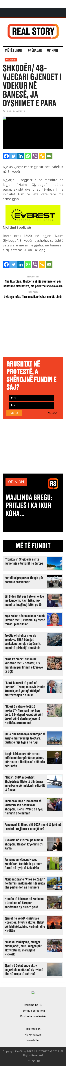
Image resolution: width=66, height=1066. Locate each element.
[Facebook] (6, 156)
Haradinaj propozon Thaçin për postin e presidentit (24, 580)
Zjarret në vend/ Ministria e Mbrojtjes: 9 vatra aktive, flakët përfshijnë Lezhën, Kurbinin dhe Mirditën (25, 924)
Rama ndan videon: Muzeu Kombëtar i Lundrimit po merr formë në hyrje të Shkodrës (23, 864)
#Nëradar (35, 50)
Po (14, 398)
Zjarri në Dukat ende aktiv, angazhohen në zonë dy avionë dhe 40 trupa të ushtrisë (24, 970)
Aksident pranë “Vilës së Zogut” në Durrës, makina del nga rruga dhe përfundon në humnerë (25, 883)
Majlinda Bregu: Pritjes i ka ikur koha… (29, 505)
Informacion (33, 1028)
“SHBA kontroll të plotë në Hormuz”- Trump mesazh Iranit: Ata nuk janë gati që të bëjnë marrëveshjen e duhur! (25, 689)
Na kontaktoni (33, 1034)
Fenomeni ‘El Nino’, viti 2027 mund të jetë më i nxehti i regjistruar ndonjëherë (33, 827)
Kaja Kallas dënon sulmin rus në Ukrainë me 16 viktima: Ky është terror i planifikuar (25, 620)
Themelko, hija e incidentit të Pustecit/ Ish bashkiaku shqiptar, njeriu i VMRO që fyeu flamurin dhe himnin (24, 807)
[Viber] (35, 156)
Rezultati (52, 413)
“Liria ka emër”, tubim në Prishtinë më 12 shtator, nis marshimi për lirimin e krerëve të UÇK (24, 665)
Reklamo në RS (33, 1005)
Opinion (52, 50)
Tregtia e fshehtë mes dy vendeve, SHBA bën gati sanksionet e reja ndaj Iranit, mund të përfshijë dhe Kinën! (23, 642)
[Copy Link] (42, 156)
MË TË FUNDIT (33, 546)
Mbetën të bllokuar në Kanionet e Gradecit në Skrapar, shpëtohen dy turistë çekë (24, 903)
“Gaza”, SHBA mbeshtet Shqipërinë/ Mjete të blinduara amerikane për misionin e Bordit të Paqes (25, 783)
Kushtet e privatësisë (33, 1016)
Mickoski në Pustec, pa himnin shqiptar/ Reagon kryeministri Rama (24, 844)
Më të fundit (14, 50)
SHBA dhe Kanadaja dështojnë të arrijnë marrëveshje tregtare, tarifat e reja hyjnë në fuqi (25, 738)
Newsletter (33, 1040)
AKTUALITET (11, 59)
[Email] (49, 156)
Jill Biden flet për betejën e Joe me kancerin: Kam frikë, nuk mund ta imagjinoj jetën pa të (24, 601)
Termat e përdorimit (33, 1010)
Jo (14, 405)
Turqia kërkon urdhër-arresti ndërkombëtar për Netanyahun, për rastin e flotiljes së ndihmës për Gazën (25, 760)
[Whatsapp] (28, 156)
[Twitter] (13, 156)
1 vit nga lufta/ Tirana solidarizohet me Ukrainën (33, 297)
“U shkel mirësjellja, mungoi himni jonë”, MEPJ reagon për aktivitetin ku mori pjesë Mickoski (23, 948)
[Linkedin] (20, 156)
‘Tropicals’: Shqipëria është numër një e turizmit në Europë (24, 561)
